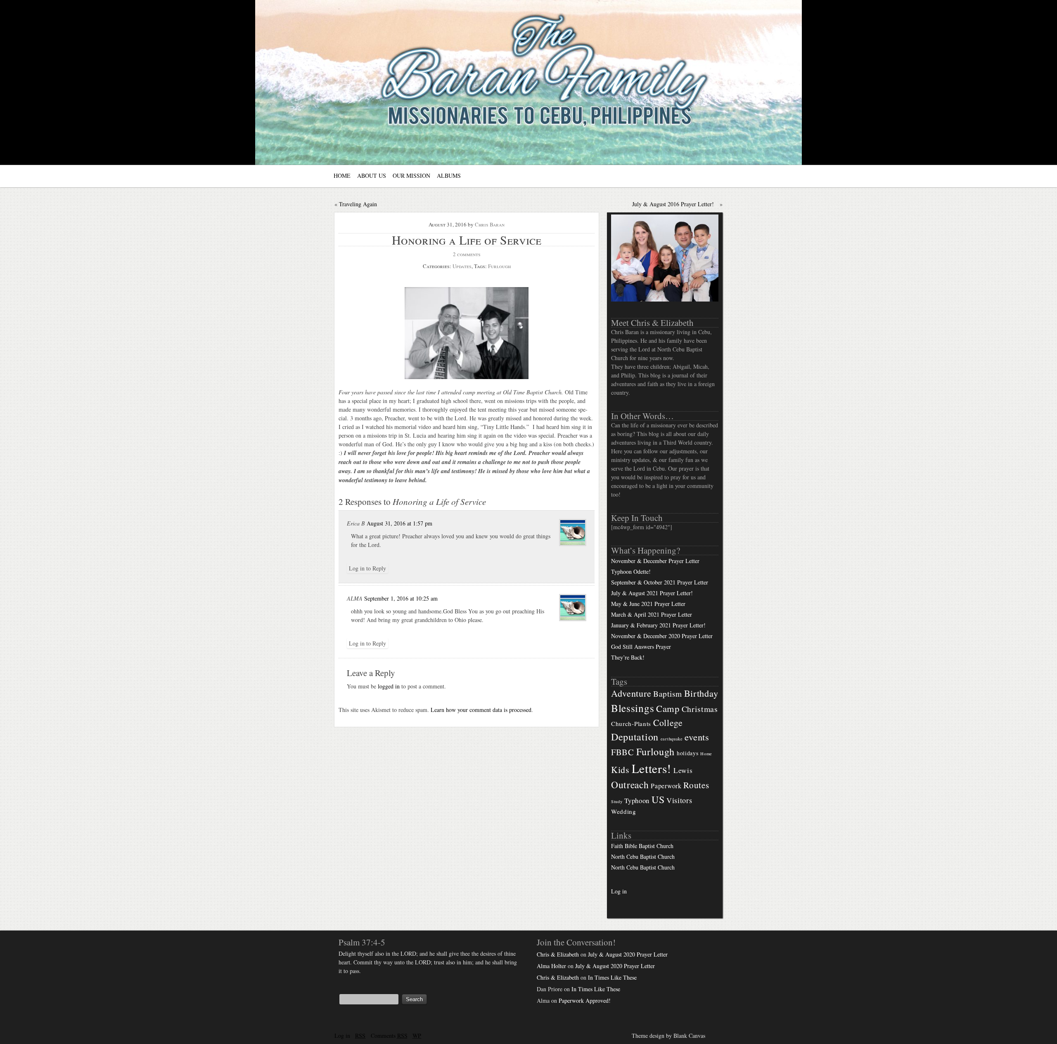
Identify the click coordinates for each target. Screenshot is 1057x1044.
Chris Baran (490, 224)
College (668, 722)
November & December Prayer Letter (655, 561)
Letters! (652, 768)
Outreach (630, 784)
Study (617, 801)
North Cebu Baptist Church (643, 856)
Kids (620, 769)
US (658, 799)
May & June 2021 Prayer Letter (648, 604)
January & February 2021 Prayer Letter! (658, 625)
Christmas (700, 708)
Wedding (623, 811)
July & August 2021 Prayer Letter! (652, 593)
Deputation (635, 736)
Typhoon (636, 800)
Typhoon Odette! (631, 571)
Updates (462, 266)
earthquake (672, 739)
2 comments (467, 254)
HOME (342, 175)
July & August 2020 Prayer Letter (628, 954)
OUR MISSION (411, 175)
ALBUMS (449, 175)
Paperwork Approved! (585, 1000)
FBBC (622, 752)
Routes (696, 785)
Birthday (701, 693)
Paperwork (666, 785)
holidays (688, 753)
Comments (389, 1035)
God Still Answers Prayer (641, 646)
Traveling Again (358, 204)
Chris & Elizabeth (558, 954)
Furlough (499, 266)
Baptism (667, 693)
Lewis (683, 770)
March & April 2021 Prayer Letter (651, 614)
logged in (389, 686)
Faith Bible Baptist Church (642, 846)
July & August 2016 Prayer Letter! (673, 204)
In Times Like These (612, 977)
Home (706, 753)
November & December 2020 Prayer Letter (662, 636)
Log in (619, 891)
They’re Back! (628, 657)
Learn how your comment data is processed (481, 710)
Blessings (632, 708)
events (697, 737)
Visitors (679, 800)
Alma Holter (551, 966)
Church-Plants (631, 723)
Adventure (631, 693)
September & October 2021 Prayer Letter (659, 582)
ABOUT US (371, 175)
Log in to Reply (367, 568)
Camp (668, 708)
